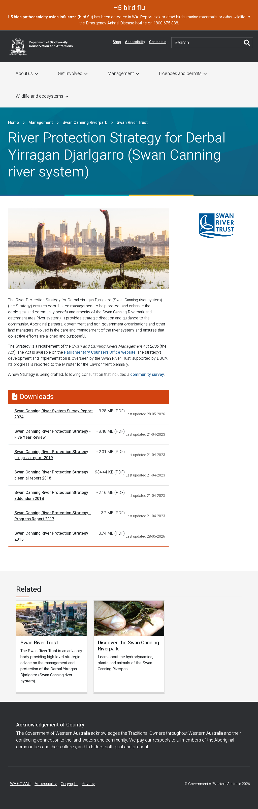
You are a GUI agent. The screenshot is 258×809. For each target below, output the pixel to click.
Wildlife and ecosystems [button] (39, 96)
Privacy (88, 784)
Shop (117, 42)
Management (40, 123)
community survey (147, 375)
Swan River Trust (132, 123)
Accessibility (135, 42)
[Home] (41, 47)
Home (13, 123)
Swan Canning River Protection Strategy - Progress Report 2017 (52, 516)
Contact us (157, 42)
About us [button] (24, 73)
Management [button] (121, 73)
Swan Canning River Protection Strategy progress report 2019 (51, 455)
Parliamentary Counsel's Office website (100, 352)
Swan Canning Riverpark (84, 123)
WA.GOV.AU (20, 784)
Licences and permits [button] (180, 73)
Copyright (69, 784)
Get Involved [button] (70, 73)
